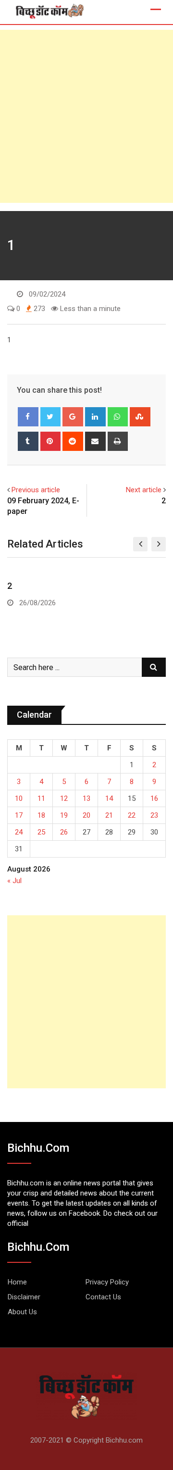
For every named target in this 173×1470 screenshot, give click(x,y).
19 (64, 815)
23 (154, 815)
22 (132, 815)
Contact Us (103, 1297)
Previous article (36, 490)
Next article (143, 490)
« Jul (14, 880)
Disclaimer (24, 1297)
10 (19, 798)
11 (41, 798)
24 (19, 832)
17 (19, 815)
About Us (22, 1312)
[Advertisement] (86, 116)
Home (17, 1282)
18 (41, 815)
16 (154, 798)
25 (41, 832)
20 (86, 815)
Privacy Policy (107, 1282)
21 (109, 815)
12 (64, 798)
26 (64, 832)
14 (109, 798)
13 (86, 798)
